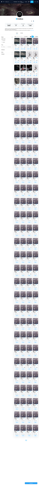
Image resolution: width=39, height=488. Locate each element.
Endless (16, 44)
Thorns (16, 85)
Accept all (31, 483)
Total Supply (9, 24)
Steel (27, 58)
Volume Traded (30, 24)
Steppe (16, 45)
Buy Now (23, 26)
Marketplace (15, 1)
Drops (19, 1)
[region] (31, 482)
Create (26, 1)
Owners (16, 24)
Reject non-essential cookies (31, 485)
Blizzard (22, 45)
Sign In (29, 1)
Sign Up (31, 2)
